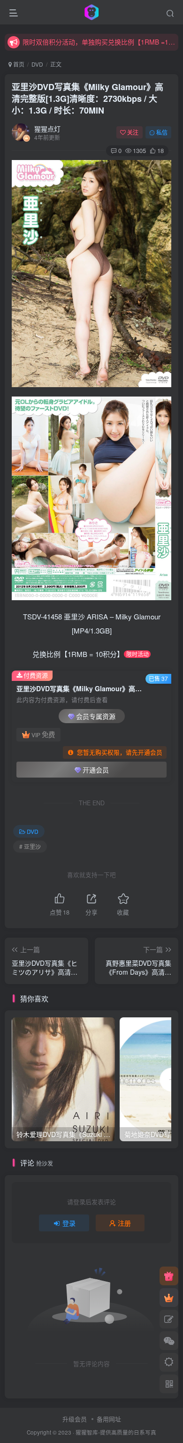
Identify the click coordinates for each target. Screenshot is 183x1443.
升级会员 (74, 1418)
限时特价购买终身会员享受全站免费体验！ (85, 47)
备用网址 (109, 1418)
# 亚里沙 (30, 846)
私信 (162, 132)
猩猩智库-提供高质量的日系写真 (116, 1432)
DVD (37, 64)
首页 (18, 64)
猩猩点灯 (47, 128)
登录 (69, 1223)
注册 (124, 1223)
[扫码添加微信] (169, 1340)
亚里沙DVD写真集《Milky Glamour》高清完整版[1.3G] (87, 98)
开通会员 (96, 769)
